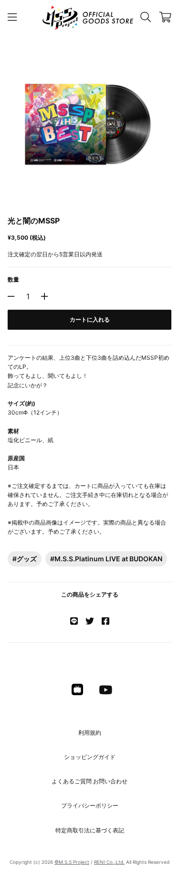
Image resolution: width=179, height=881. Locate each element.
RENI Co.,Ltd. (109, 862)
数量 (13, 279)
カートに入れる (90, 319)
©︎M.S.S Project (71, 862)
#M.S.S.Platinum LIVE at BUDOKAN (106, 559)
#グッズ (24, 559)
